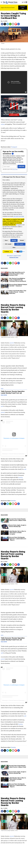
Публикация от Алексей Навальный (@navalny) (13, 453)
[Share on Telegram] (7, 24)
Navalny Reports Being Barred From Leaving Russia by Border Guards (13, 308)
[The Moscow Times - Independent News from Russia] (10, 2)
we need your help (18, 216)
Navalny (13, 500)
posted (3, 412)
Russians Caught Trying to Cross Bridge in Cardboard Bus (13, 15)
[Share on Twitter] (5, 24)
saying (3, 124)
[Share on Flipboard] (16, 24)
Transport (14, 147)
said (2, 406)
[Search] (24, 2)
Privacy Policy (15, 169)
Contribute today (22, 7)
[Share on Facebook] (2, 24)
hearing (20, 477)
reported (12, 343)
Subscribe (21, 166)
